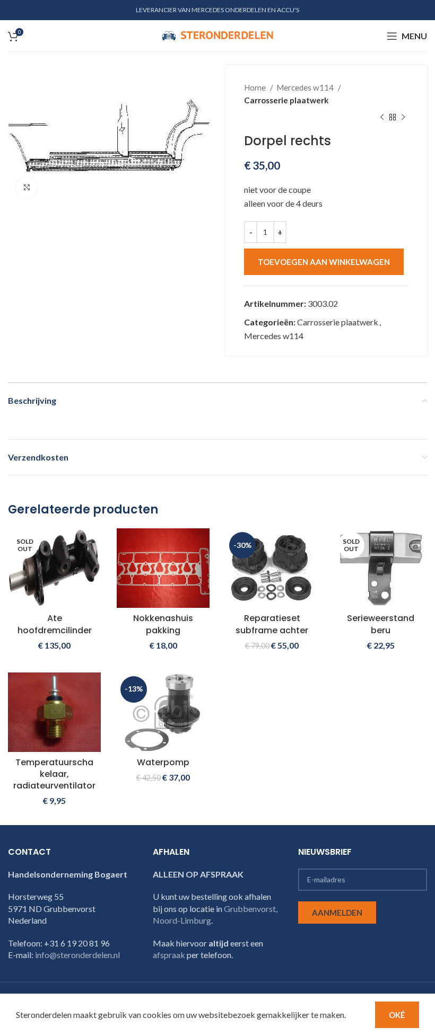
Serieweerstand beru (380, 624)
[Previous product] (382, 117)
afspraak (169, 955)
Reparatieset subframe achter (272, 624)
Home (255, 87)
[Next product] (403, 117)
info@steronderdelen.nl (77, 955)
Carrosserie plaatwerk (286, 100)
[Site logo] (217, 35)
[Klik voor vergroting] (26, 187)
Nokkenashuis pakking (163, 624)
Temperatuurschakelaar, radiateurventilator (54, 774)
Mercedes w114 (305, 87)
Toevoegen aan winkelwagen (324, 262)
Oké (397, 1015)
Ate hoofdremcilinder (55, 624)
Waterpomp (163, 762)
